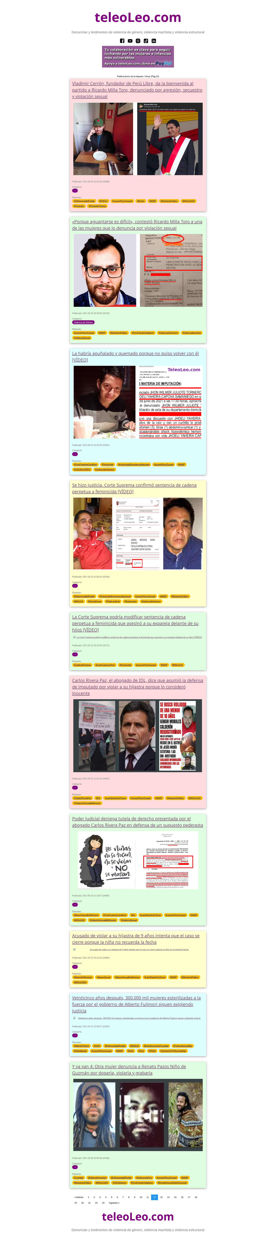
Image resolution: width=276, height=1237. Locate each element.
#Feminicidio (107, 464)
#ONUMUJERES (82, 469)
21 (89, 1203)
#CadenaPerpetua (82, 665)
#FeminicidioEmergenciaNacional (133, 464)
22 (96, 1203)
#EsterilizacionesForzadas (156, 1046)
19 (75, 1203)
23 (103, 1203)
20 (82, 1203)
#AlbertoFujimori (81, 1046)
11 (148, 1197)
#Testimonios (130, 601)
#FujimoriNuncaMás (182, 1046)
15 (175, 1197)
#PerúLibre (79, 206)
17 (189, 1197)
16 (182, 1197)
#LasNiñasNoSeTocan (115, 798)
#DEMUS (134, 1046)
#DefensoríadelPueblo (84, 201)
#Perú (141, 1051)
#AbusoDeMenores (83, 977)
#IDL (98, 798)
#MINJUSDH (188, 201)
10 (141, 1197)
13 (161, 1197)
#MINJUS (78, 601)
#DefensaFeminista (97, 1178)
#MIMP (152, 201)
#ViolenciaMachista (192, 333)
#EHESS (103, 201)
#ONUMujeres (119, 1183)
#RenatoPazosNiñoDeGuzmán (172, 1183)
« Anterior (78, 1197)
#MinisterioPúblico (169, 201)
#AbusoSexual (103, 977)
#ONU (131, 1051)
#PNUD (152, 1051)
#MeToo (140, 201)
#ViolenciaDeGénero (168, 333)
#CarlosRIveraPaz (82, 798)
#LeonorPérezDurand (122, 201)
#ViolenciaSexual (82, 338)
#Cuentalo (78, 1178)
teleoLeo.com (138, 17)
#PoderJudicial (113, 601)
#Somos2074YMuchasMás (173, 1051)
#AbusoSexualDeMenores (86, 915)
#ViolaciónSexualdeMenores (87, 803)
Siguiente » (114, 1203)
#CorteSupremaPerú (105, 665)
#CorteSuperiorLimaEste (85, 464)
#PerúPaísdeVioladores (143, 333)
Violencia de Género (83, 322)
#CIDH (97, 1046)
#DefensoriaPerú (144, 1178)
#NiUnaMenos (94, 601)
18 (196, 1197)
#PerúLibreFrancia (97, 206)
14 (168, 1197)
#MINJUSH (177, 665)
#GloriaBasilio (80, 1051)
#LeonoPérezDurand (163, 464)
